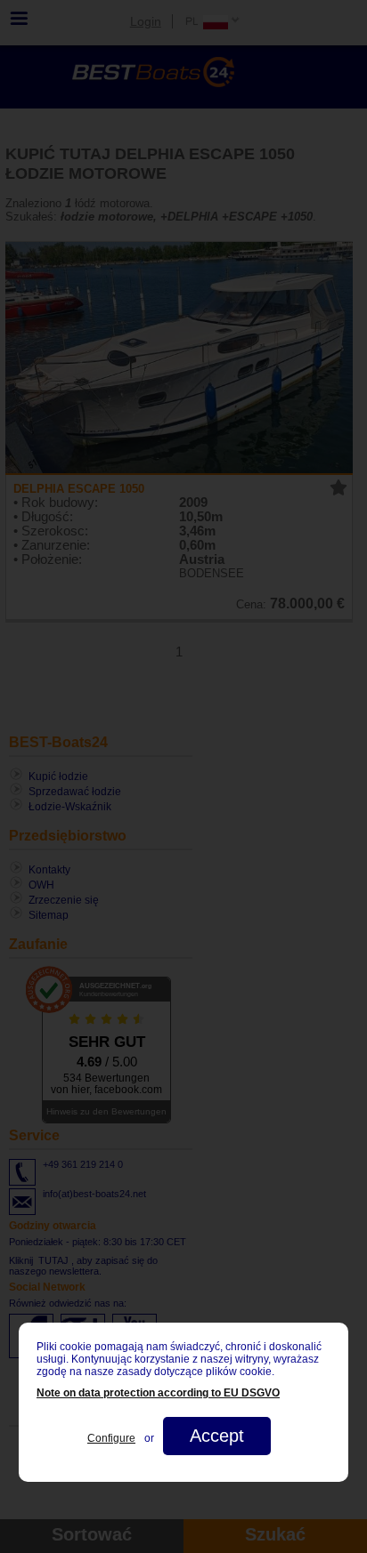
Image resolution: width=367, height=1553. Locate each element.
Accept (217, 1435)
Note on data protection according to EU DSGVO (158, 1393)
